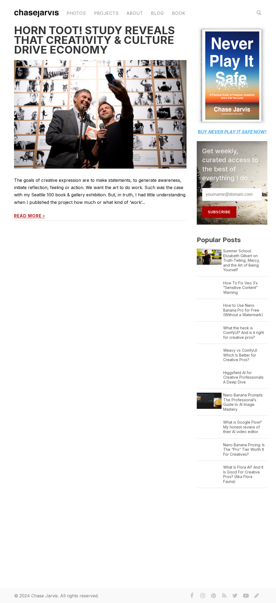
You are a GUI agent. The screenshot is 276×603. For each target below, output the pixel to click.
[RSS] (224, 595)
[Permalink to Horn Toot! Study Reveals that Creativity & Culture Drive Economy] (100, 114)
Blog (157, 13)
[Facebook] (192, 595)
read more (29, 216)
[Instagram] (202, 595)
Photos (76, 13)
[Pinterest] (213, 595)
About (135, 13)
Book (178, 13)
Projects (106, 13)
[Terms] (256, 595)
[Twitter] (235, 595)
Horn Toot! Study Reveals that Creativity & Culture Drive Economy (94, 40)
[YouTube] (245, 595)
